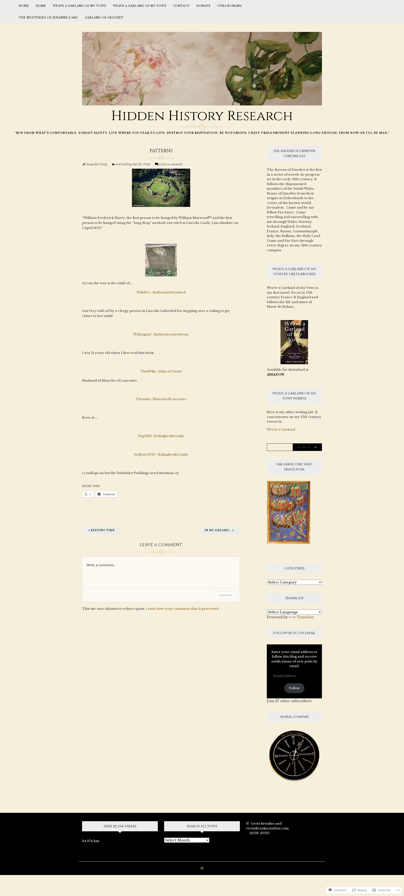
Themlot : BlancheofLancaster (161, 399)
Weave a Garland (281, 429)
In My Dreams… (218, 530)
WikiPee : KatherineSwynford (161, 292)
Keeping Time (103, 530)
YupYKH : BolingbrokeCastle (161, 436)
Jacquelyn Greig (96, 164)
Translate (305, 617)
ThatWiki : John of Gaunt (161, 371)
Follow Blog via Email (294, 633)
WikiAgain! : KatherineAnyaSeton (161, 334)
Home (24, 5)
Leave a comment (170, 164)
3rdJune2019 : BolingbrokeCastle (161, 454)
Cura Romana (229, 5)
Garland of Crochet (104, 17)
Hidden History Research (202, 116)
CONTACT (181, 5)
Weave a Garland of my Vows (79, 5)
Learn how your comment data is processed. (182, 609)
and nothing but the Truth (133, 164)
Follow (294, 688)
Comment (225, 595)
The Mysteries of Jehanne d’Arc (48, 17)
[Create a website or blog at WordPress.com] (202, 868)
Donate (203, 5)
